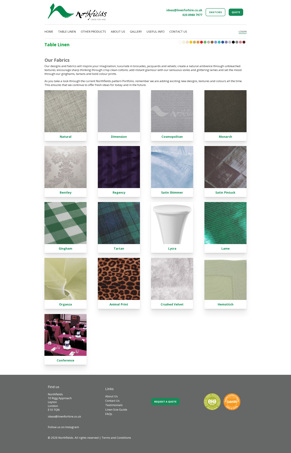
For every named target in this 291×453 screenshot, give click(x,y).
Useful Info (156, 31)
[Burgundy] (244, 42)
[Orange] (198, 42)
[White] (180, 42)
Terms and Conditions (116, 438)
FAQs (108, 414)
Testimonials (114, 405)
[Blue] (219, 42)
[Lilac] (208, 42)
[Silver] (229, 42)
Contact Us (178, 31)
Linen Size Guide (116, 409)
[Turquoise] (215, 42)
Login (243, 31)
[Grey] (236, 42)
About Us (118, 31)
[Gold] (194, 42)
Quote (236, 12)
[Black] (233, 42)
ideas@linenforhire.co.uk (184, 10)
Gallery (136, 31)
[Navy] (222, 42)
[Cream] (187, 42)
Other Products (93, 31)
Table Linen (67, 31)
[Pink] (240, 42)
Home (48, 31)
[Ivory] (183, 42)
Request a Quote (165, 401)
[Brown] (212, 42)
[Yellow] (190, 42)
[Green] (205, 42)
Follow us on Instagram (63, 427)
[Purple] (226, 42)
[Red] (201, 42)
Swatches (215, 12)
